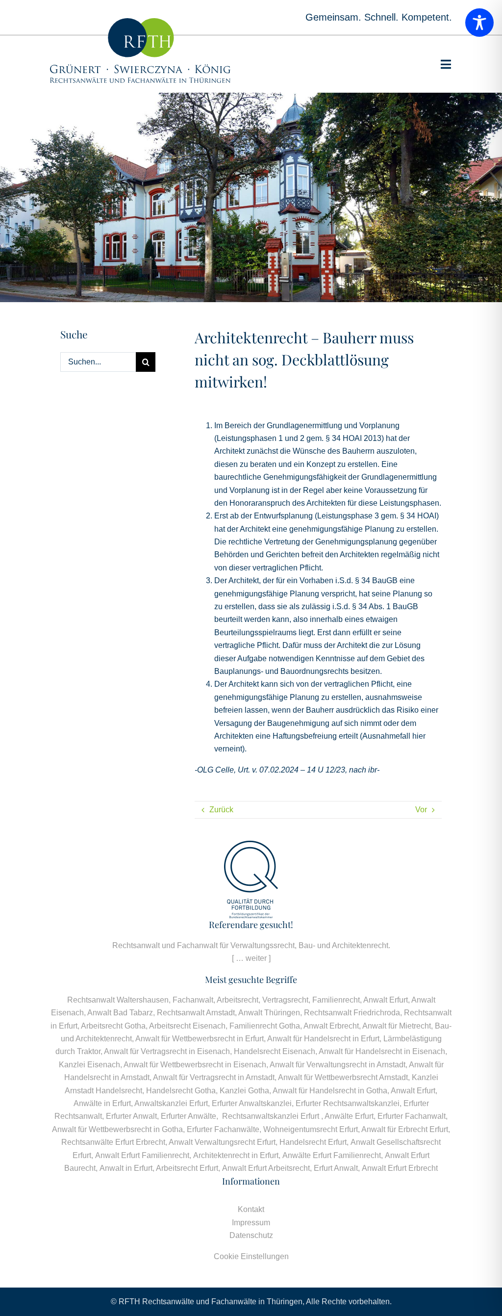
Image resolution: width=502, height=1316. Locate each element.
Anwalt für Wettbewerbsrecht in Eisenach (195, 1064)
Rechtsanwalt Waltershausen (118, 1000)
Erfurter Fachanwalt (411, 1116)
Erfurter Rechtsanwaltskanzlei (348, 1103)
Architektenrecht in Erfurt (235, 1155)
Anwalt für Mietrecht (396, 1026)
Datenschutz (251, 1235)
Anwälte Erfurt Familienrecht (331, 1155)
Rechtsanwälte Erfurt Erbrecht (113, 1142)
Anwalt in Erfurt (126, 1168)
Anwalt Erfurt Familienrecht (142, 1155)
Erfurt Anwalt (336, 1168)
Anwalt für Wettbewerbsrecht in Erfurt (199, 1038)
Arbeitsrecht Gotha (113, 1026)
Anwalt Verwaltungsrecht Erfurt (222, 1142)
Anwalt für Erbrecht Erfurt (404, 1129)
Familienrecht (336, 1000)
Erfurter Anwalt (131, 1116)
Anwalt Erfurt (385, 1000)
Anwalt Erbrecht (331, 1026)
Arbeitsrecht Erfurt (187, 1168)
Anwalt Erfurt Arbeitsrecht (266, 1168)
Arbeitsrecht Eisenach (187, 1026)
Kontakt (251, 1209)
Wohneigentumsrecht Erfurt (310, 1129)
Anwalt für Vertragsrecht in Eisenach (167, 1051)
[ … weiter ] (251, 958)
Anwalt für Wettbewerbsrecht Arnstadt (343, 1077)
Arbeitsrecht (237, 1000)
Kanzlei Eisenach (89, 1064)
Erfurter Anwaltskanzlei (252, 1103)
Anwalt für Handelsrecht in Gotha (330, 1090)
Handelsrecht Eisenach (274, 1051)
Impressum (251, 1222)
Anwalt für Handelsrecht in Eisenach (382, 1051)
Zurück (221, 809)
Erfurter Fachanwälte (223, 1129)
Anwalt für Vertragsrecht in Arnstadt (214, 1077)
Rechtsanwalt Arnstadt (196, 1012)
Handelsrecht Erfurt (313, 1142)
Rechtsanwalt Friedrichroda (352, 1012)
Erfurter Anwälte (188, 1116)
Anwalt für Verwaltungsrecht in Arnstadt (337, 1064)
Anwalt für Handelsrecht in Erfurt (323, 1038)
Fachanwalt (193, 1000)
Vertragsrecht (285, 1000)
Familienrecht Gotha (264, 1026)
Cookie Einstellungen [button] (251, 1256)
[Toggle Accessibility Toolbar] (479, 22)
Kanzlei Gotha (244, 1090)
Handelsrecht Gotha (181, 1090)
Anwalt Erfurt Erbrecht (400, 1168)
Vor (421, 809)
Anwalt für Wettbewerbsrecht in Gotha (117, 1129)
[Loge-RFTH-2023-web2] (140, 22)
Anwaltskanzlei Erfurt (171, 1103)
